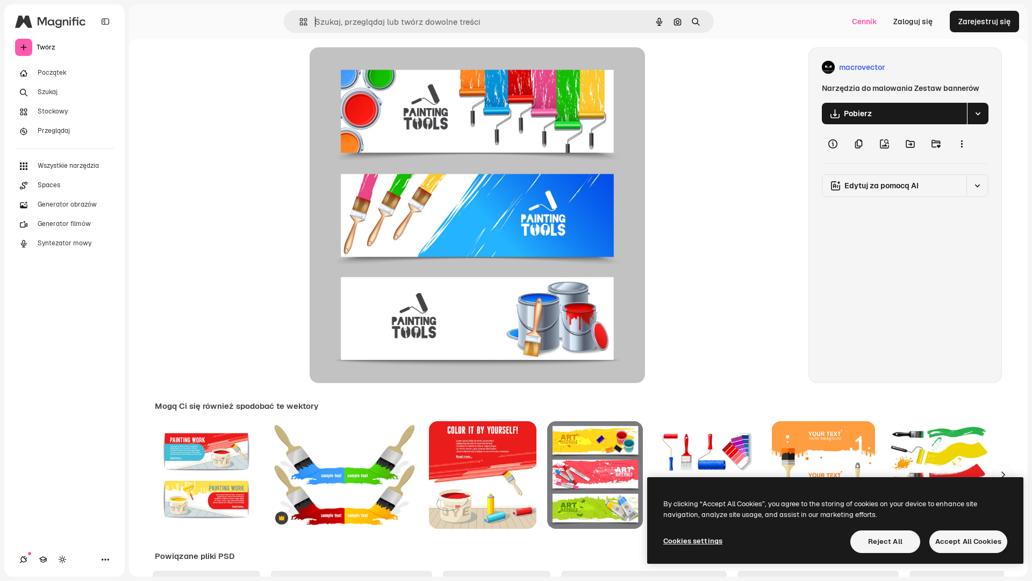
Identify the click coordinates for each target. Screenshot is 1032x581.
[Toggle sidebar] (105, 21)
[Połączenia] (23, 559)
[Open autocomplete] (299, 22)
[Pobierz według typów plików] (977, 113)
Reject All (885, 541)
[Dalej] (1003, 475)
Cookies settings (692, 540)
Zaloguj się (913, 21)
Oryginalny (383, 67)
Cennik (864, 21)
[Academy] (43, 559)
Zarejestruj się (984, 21)
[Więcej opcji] (961, 143)
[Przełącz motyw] (62, 559)
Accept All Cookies (968, 541)
